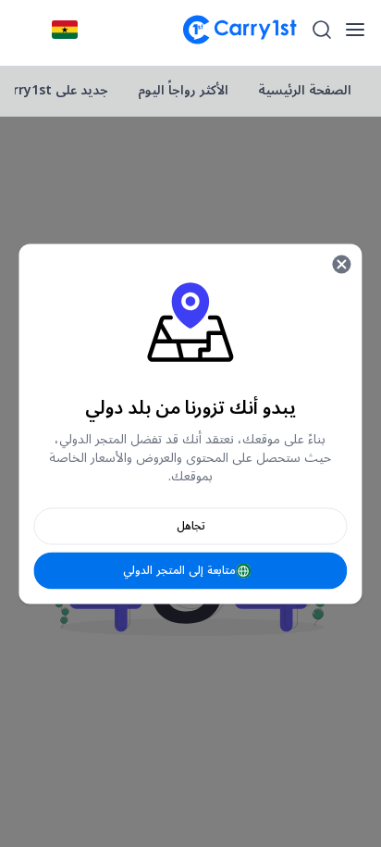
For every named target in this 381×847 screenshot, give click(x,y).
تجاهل (191, 525)
